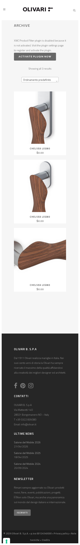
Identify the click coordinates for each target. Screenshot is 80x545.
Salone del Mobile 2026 (27, 442)
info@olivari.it (28, 424)
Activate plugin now (35, 56)
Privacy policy (61, 533)
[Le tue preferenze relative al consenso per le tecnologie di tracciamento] (6, 541)
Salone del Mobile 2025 (27, 453)
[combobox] (40, 79)
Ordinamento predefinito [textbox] (37, 80)
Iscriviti (22, 512)
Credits (46, 540)
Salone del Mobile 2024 (27, 464)
